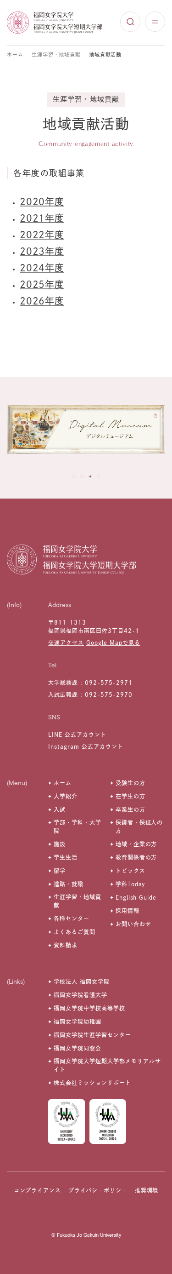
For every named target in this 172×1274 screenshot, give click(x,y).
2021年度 (42, 218)
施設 (60, 844)
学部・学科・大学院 (77, 826)
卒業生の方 (130, 809)
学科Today (130, 884)
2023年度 (42, 251)
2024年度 (42, 267)
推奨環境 (147, 1190)
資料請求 (66, 945)
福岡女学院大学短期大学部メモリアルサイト (107, 1065)
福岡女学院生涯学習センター (92, 1035)
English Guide (136, 897)
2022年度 (42, 234)
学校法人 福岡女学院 (82, 981)
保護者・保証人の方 (139, 826)
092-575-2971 (109, 682)
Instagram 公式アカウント (85, 746)
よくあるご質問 (74, 932)
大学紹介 (66, 796)
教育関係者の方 (136, 857)
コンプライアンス (37, 1190)
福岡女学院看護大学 (80, 995)
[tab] (74, 476)
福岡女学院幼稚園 (77, 1021)
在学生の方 (130, 796)
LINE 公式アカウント (77, 734)
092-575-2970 (109, 694)
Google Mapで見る (113, 642)
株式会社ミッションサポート (92, 1082)
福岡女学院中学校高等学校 (89, 1008)
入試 (60, 809)
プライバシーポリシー (98, 1190)
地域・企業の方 (136, 844)
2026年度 (42, 300)
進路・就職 (68, 884)
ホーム (15, 54)
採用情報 (127, 910)
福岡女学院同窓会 (77, 1048)
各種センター (71, 918)
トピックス (130, 870)
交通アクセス (66, 642)
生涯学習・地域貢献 (56, 54)
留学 (60, 870)
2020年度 (42, 201)
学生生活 (66, 857)
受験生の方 (130, 783)
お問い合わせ (133, 924)
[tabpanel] (86, 432)
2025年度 (42, 284)
